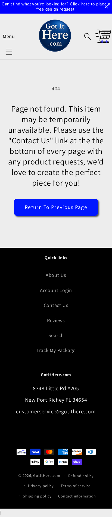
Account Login (56, 290)
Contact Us (56, 305)
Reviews (56, 320)
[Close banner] (106, 7)
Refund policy (81, 475)
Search (56, 335)
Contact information (77, 496)
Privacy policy (41, 485)
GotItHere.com (46, 475)
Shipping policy (37, 496)
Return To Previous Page (56, 207)
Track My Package (56, 350)
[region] (56, 7)
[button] (9, 36)
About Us (56, 275)
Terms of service (76, 485)
